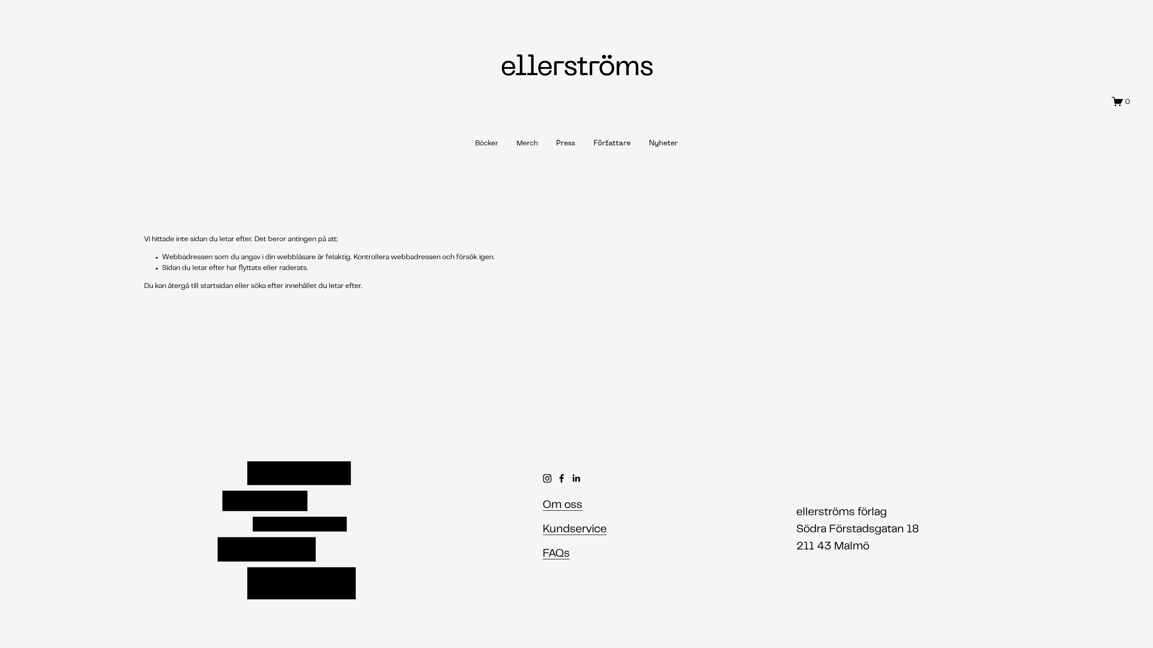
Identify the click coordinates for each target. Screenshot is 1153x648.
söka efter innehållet (284, 286)
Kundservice (575, 530)
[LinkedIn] (576, 478)
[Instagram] (547, 478)
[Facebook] (561, 478)
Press (565, 143)
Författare (612, 143)
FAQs (556, 554)
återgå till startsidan (200, 286)
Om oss (562, 505)
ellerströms (576, 67)
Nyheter (663, 143)
